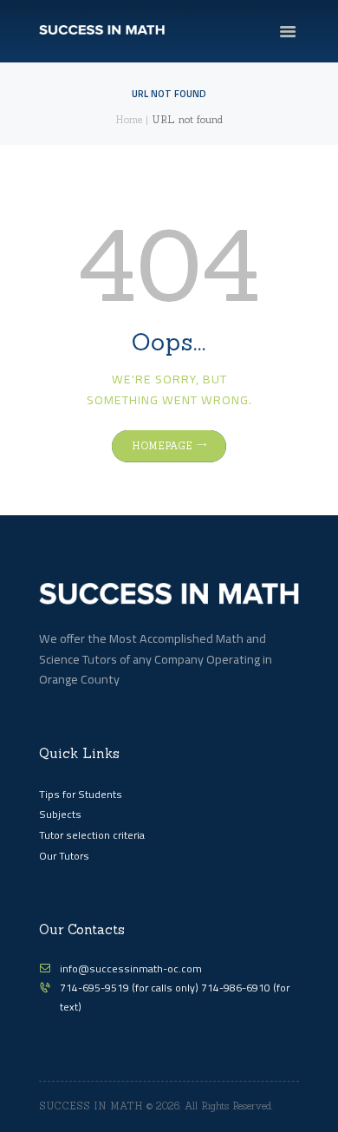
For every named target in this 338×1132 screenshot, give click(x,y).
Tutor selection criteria (92, 835)
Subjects (60, 814)
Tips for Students (80, 794)
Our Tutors (64, 855)
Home (128, 120)
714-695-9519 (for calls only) (130, 987)
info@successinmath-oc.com (131, 968)
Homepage (162, 446)
